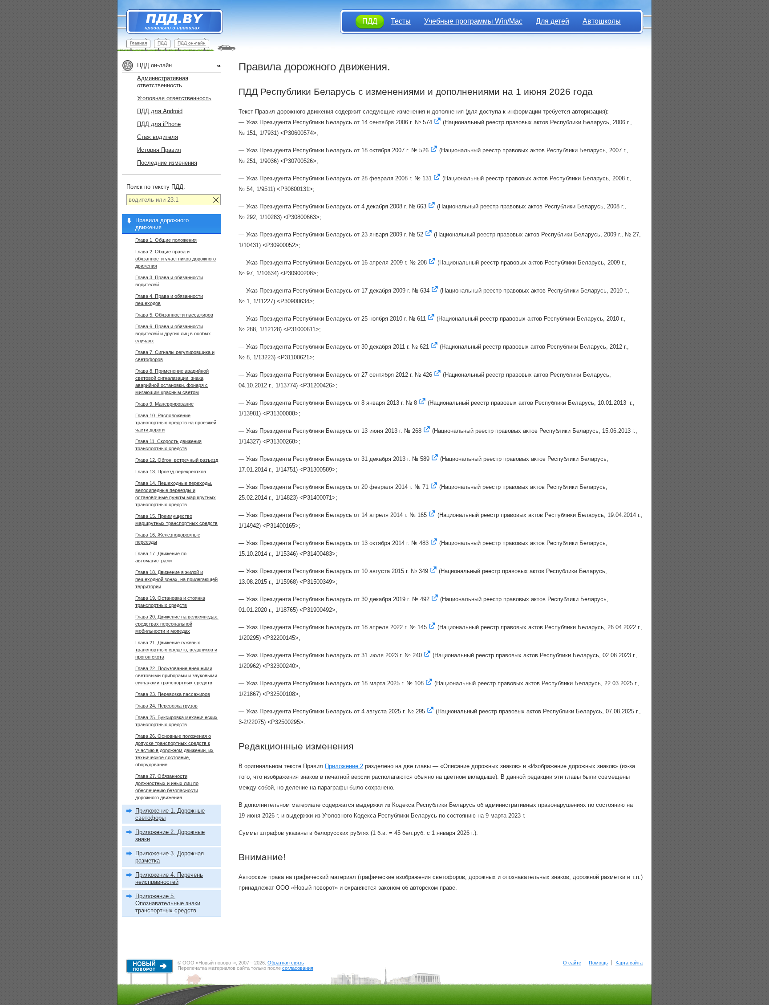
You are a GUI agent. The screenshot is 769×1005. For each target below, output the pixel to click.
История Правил (159, 149)
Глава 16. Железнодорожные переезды (167, 538)
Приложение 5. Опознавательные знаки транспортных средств (167, 903)
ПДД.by (170, 21)
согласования (297, 968)
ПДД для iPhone (159, 124)
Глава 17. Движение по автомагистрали (160, 557)
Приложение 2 (344, 766)
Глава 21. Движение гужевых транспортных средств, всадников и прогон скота (176, 649)
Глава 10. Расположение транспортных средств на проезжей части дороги (175, 422)
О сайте (572, 962)
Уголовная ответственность (174, 98)
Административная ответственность (162, 82)
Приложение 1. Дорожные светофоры (170, 814)
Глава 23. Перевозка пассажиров (172, 694)
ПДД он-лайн (192, 43)
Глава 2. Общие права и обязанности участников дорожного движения (175, 259)
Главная (138, 43)
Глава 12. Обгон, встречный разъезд (176, 460)
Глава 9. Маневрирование (164, 404)
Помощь (598, 962)
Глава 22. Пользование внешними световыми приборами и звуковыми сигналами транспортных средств (176, 675)
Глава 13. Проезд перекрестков (170, 471)
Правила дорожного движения (162, 224)
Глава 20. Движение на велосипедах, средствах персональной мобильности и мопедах (177, 624)
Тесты (401, 21)
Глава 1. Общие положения (166, 240)
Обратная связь (285, 962)
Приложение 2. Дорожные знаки (170, 835)
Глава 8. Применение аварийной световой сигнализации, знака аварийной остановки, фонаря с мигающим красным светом (172, 381)
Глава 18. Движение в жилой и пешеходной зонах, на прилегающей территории (176, 579)
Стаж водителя (157, 137)
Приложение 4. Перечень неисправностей (169, 878)
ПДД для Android (159, 111)
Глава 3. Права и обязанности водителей (169, 281)
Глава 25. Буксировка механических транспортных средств (176, 721)
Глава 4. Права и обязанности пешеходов (169, 299)
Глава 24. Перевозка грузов (166, 705)
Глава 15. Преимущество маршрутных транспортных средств (176, 519)
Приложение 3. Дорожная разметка (169, 857)
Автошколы (602, 21)
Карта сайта (629, 962)
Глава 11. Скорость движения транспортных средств (168, 445)
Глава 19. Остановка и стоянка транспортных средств (170, 601)
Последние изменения (167, 162)
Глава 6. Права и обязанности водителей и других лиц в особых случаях (173, 333)
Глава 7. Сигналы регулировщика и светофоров (175, 356)
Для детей (552, 21)
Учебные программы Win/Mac (473, 21)
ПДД (162, 43)
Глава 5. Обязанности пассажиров (174, 314)
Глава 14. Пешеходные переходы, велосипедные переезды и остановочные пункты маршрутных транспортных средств (175, 493)
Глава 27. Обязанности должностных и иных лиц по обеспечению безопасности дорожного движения (166, 786)
